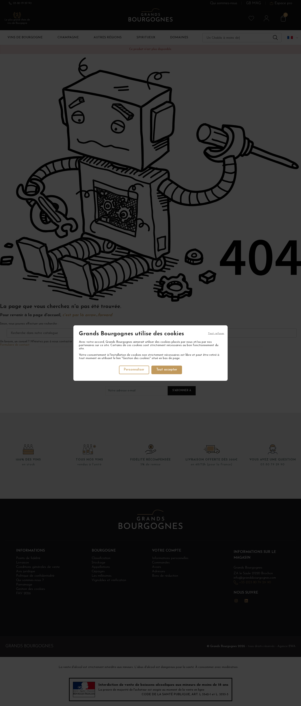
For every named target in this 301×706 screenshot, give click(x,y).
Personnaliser (134, 369)
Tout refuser (216, 333)
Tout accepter (166, 369)
